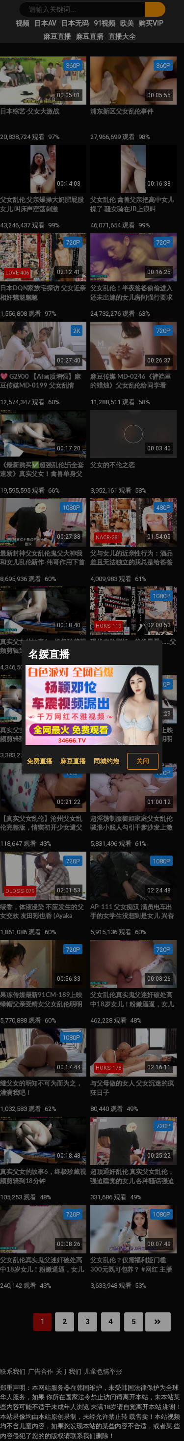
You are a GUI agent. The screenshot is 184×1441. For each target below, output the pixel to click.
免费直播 (40, 761)
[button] (142, 761)
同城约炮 (106, 761)
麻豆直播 (73, 761)
